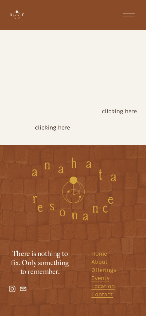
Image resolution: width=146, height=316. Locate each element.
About (99, 262)
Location (103, 286)
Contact (102, 294)
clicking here (119, 111)
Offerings (103, 270)
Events (100, 278)
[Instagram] (12, 288)
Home (99, 254)
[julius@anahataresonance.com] (23, 288)
